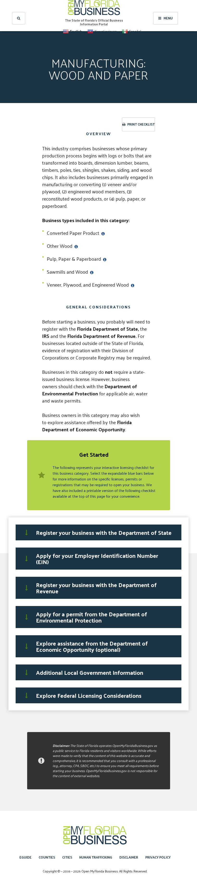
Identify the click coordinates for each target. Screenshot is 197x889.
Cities (67, 857)
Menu (168, 18)
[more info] (102, 232)
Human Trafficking (95, 857)
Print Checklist (141, 124)
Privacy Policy (158, 857)
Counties (47, 857)
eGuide (25, 857)
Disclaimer (128, 857)
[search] (18, 18)
